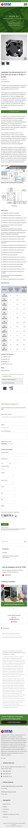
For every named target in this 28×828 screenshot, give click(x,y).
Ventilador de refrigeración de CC (11, 633)
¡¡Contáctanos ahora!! (14, 722)
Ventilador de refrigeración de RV (11, 814)
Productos (18, 22)
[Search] (25, 541)
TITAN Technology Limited (15, 823)
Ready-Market (19, 825)
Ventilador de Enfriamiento (13, 23)
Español (25, 1)
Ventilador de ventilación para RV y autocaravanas (10, 556)
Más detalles (14, 621)
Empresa (5, 806)
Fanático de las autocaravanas (19, 700)
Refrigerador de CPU (6, 702)
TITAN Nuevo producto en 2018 (8, 791)
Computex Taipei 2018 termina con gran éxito (12, 786)
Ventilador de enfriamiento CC (14, 25)
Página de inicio (6, 804)
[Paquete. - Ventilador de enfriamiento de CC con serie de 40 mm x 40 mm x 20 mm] (11, 388)
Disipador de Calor (20, 705)
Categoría (13, 22)
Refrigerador (12, 702)
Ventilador (17, 702)
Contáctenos (9, 707)
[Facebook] (1, 758)
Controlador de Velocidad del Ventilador (9, 705)
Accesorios (21, 702)
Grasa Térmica (5, 704)
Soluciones (5, 817)
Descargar (8, 575)
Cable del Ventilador (11, 704)
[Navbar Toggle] (25, 4)
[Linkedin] (4, 758)
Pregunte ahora (14, 111)
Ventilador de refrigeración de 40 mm (12, 637)
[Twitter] (3, 758)
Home (9, 22)
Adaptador (17, 704)
